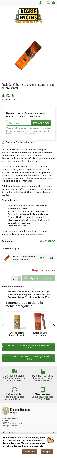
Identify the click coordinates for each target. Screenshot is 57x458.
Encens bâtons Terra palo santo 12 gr (17, 335)
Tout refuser (29, 451)
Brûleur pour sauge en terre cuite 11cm (29, 294)
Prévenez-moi (41, 123)
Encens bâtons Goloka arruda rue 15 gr (29, 297)
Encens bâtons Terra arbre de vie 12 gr (29, 291)
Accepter (46, 451)
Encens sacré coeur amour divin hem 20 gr (40, 335)
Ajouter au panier (42, 278)
